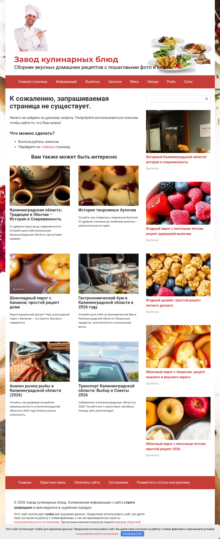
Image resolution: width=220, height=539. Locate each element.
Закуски (115, 82)
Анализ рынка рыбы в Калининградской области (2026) (35, 390)
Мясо (134, 82)
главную (48, 147)
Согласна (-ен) (132, 533)
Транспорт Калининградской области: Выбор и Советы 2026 (106, 390)
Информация (66, 82)
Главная (24, 482)
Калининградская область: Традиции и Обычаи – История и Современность (36, 214)
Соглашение (118, 482)
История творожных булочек (107, 209)
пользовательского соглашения (36, 522)
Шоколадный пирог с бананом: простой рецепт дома (35, 302)
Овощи (152, 82)
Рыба (171, 82)
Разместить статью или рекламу (163, 482)
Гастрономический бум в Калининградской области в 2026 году (105, 302)
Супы (188, 82)
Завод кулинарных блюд (66, 59)
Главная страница (32, 82)
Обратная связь (53, 482)
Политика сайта (87, 482)
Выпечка (93, 82)
